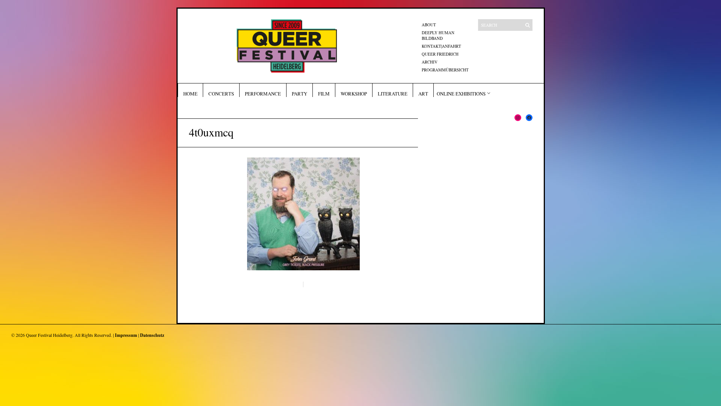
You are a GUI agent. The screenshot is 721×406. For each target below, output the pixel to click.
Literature (392, 93)
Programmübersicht (445, 70)
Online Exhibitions (461, 93)
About (429, 24)
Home (190, 93)
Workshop (354, 93)
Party (299, 93)
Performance (263, 93)
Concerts (221, 93)
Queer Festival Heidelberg (49, 335)
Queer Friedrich (440, 54)
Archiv (429, 62)
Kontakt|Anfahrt (441, 46)
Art (423, 93)
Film (324, 93)
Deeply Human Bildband (438, 35)
